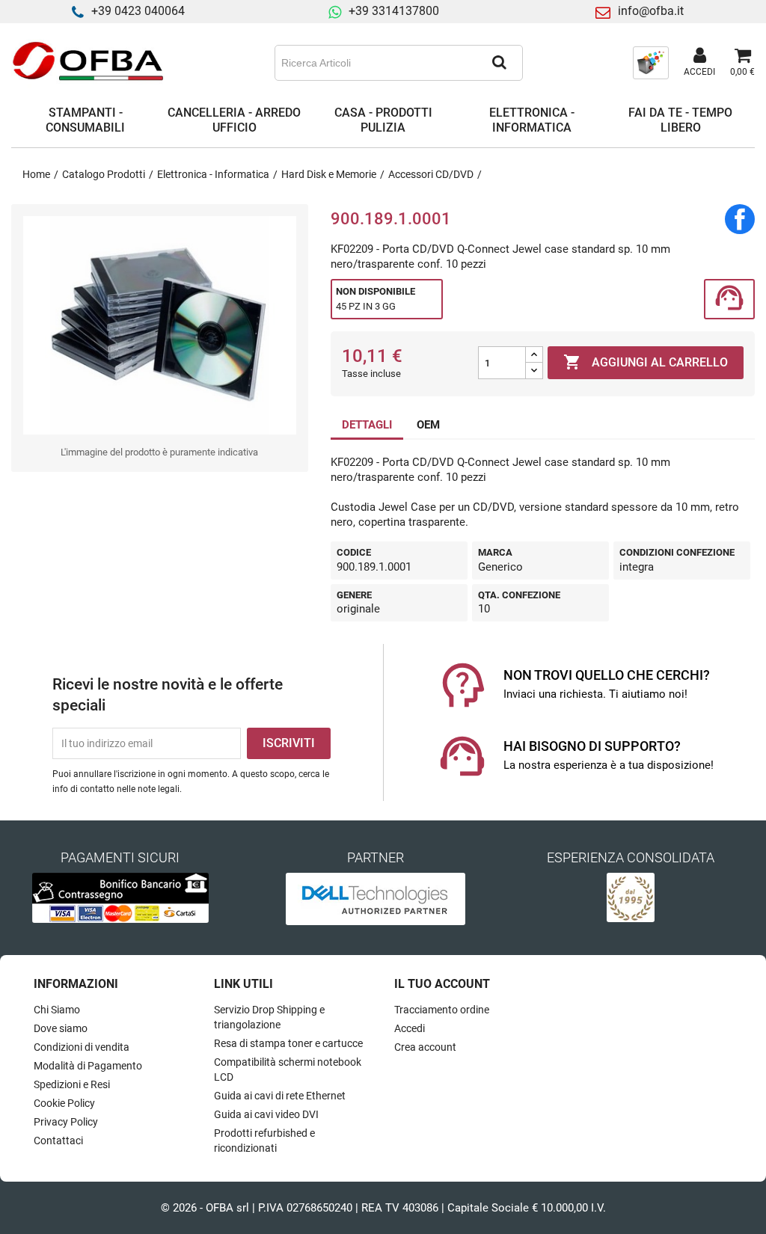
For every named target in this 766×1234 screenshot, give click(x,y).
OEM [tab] (428, 425)
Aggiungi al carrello (645, 362)
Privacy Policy (66, 1122)
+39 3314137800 (394, 11)
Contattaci (58, 1140)
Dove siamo (61, 1028)
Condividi (740, 219)
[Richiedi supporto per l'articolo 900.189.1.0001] (729, 299)
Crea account (425, 1047)
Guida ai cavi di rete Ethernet (280, 1096)
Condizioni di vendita (81, 1047)
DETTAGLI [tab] (367, 425)
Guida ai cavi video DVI (266, 1114)
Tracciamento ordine (441, 1010)
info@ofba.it (651, 11)
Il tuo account (442, 984)
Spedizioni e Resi (72, 1084)
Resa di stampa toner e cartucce (288, 1043)
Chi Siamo (57, 1010)
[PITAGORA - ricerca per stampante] (650, 62)
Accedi (409, 1028)
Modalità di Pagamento (88, 1066)
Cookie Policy (64, 1103)
